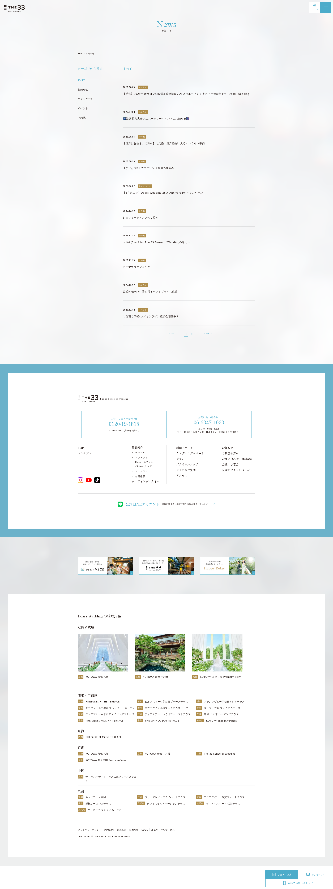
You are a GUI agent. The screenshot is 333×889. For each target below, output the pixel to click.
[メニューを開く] (325, 7)
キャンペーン (85, 98)
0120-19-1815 (124, 423)
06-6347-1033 (209, 422)
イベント (83, 108)
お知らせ (83, 89)
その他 (82, 117)
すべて (82, 80)
